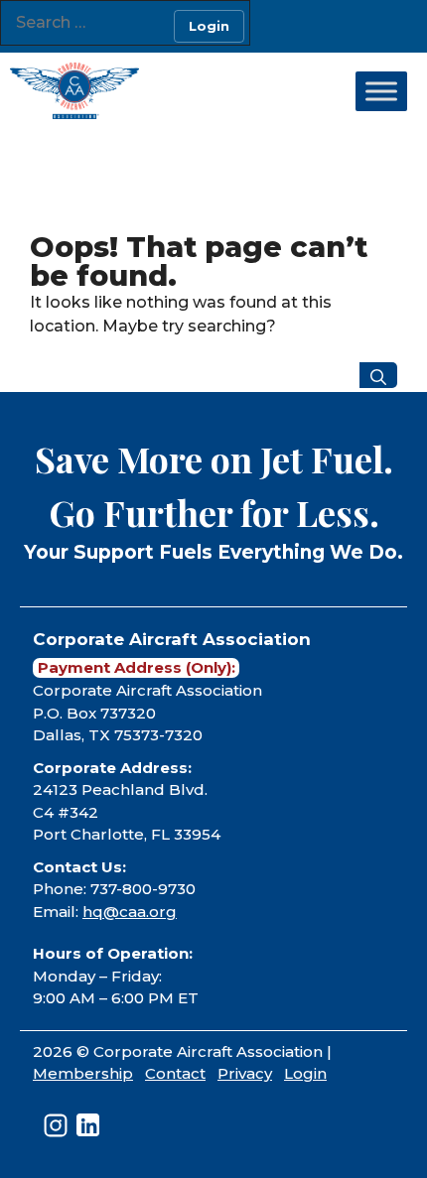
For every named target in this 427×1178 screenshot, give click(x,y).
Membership (83, 1073)
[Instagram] (56, 1125)
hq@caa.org (129, 911)
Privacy (244, 1073)
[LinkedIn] (87, 1124)
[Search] (378, 375)
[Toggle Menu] (381, 91)
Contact (175, 1073)
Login (305, 1073)
